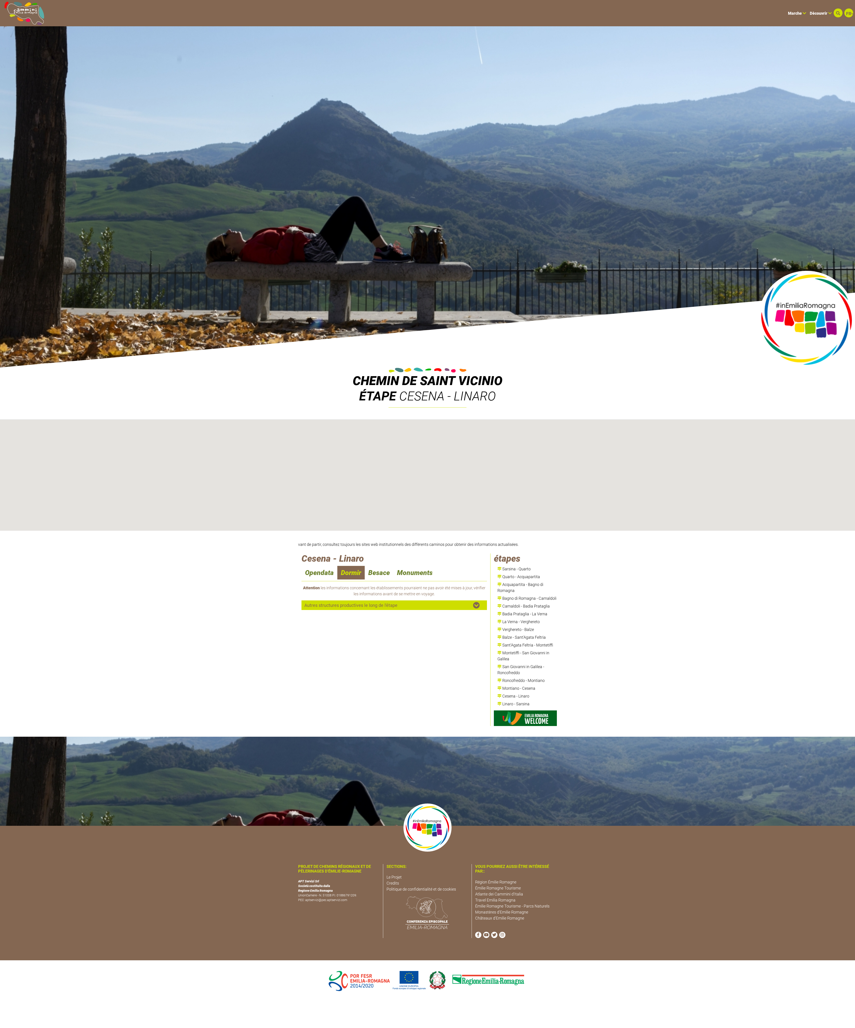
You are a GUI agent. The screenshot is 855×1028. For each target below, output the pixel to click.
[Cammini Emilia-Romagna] (22, 13)
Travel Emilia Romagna (495, 900)
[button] (838, 12)
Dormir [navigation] (351, 573)
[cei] (427, 913)
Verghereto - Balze (517, 629)
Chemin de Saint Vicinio (428, 381)
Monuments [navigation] (415, 573)
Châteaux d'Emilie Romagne (499, 918)
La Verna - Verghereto (520, 621)
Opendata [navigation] (319, 573)
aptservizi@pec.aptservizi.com (326, 900)
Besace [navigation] (379, 573)
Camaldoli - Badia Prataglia (525, 606)
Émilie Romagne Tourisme (498, 888)
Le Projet (394, 877)
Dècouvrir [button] (819, 13)
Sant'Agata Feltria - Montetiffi (527, 645)
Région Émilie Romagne (495, 882)
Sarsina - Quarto (516, 569)
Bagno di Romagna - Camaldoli (528, 598)
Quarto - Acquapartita (520, 576)
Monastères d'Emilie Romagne (501, 912)
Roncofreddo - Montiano (523, 680)
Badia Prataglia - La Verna (524, 614)
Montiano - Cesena (518, 688)
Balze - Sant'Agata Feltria (523, 637)
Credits (393, 883)
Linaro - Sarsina (515, 704)
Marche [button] (795, 13)
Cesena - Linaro (515, 696)
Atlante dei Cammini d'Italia (499, 894)
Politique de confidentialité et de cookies (421, 889)
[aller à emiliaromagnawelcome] (525, 718)
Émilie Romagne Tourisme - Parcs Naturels (512, 906)
